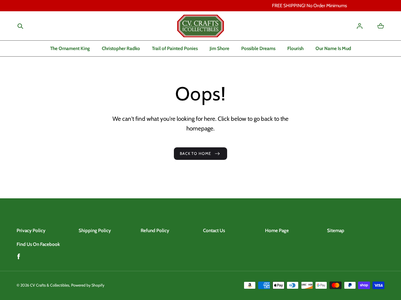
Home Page (277, 230)
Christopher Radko (121, 48)
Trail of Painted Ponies (175, 48)
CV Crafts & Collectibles (49, 285)
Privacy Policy (31, 230)
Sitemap (335, 230)
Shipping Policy (95, 230)
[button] (20, 26)
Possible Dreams (258, 48)
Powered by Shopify (87, 285)
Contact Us (214, 230)
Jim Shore (219, 48)
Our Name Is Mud (333, 48)
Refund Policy (155, 230)
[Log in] (359, 26)
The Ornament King (70, 48)
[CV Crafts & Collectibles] (200, 26)
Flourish (295, 48)
